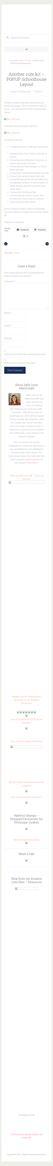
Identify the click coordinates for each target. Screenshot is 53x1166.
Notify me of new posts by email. (20, 363)
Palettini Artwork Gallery (27, 839)
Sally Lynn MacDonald (26, 18)
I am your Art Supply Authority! (26, 741)
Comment (9, 281)
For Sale (28, 60)
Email (7, 325)
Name (8, 312)
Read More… (33, 462)
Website (8, 338)
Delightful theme (28, 1154)
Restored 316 (41, 1154)
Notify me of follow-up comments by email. (25, 354)
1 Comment (38, 91)
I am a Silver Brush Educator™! (26, 797)
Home (21, 60)
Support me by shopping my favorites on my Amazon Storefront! (26, 700)
